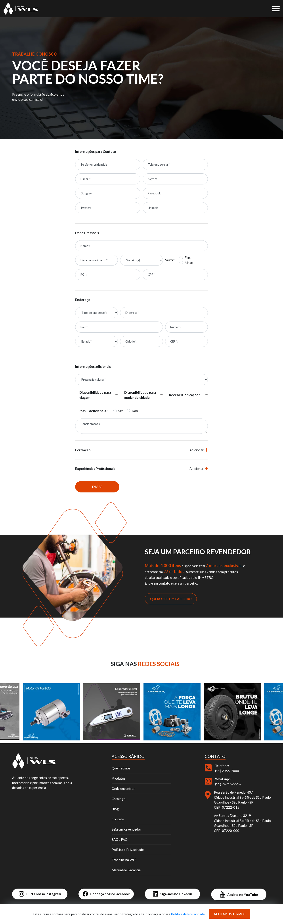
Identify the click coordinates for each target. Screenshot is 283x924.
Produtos (119, 778)
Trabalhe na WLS (124, 860)
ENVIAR (97, 486)
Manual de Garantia (126, 870)
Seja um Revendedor (126, 829)
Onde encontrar (123, 788)
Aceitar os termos (229, 914)
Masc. (189, 263)
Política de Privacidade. (188, 914)
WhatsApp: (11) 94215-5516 (228, 781)
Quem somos (121, 768)
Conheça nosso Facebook (110, 894)
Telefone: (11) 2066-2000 (227, 768)
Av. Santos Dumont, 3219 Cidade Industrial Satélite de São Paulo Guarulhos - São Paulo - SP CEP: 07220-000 (242, 823)
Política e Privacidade (128, 850)
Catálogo (119, 799)
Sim (120, 411)
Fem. (188, 258)
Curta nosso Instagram (43, 894)
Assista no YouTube (242, 895)
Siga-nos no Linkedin (176, 894)
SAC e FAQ (120, 839)
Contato (118, 819)
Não (135, 411)
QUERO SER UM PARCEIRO (171, 599)
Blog (115, 809)
